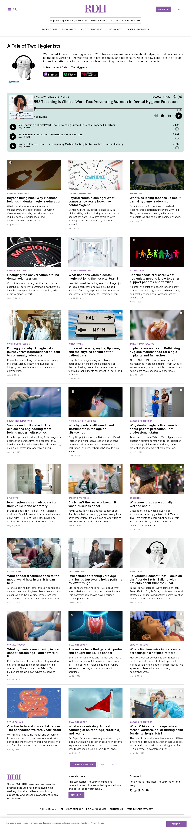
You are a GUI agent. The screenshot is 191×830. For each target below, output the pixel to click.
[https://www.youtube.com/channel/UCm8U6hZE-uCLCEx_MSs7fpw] (147, 790)
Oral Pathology (77, 571)
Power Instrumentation (20, 421)
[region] (95, 824)
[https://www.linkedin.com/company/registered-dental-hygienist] (139, 790)
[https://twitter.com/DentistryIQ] (143, 790)
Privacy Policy (97, 823)
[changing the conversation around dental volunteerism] (34, 252)
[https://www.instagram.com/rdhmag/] (135, 790)
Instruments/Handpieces (82, 421)
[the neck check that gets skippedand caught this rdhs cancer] (95, 626)
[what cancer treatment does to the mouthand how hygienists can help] (34, 553)
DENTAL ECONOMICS (96, 809)
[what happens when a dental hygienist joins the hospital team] (95, 252)
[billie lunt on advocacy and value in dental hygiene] (34, 479)
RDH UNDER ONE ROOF (72, 809)
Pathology (115, 29)
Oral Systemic (15, 722)
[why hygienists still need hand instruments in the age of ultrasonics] (95, 402)
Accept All (176, 824)
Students (12, 498)
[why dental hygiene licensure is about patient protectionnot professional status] (157, 402)
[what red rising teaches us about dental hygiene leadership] (157, 175)
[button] (9, 9)
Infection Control (92, 29)
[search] (15, 9)
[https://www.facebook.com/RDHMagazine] (131, 790)
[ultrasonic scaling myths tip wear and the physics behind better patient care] (95, 325)
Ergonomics (69, 29)
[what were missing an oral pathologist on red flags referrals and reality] (95, 703)
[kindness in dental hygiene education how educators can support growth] (34, 175)
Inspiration (136, 193)
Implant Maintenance (142, 344)
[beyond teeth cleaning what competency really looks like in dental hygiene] (95, 175)
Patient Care (49, 29)
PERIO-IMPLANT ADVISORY (140, 809)
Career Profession (138, 29)
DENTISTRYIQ (116, 809)
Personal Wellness (18, 193)
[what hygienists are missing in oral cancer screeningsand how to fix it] (34, 626)
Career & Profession (79, 193)
